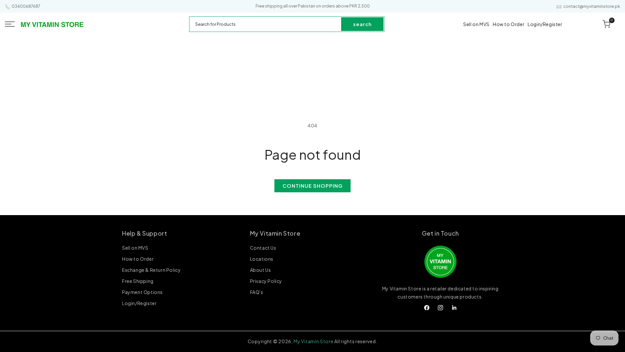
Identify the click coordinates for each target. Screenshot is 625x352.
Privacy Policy (266, 281)
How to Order (138, 259)
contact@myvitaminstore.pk (591, 6)
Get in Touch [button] (440, 233)
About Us (260, 270)
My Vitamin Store (313, 341)
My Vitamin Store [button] (275, 233)
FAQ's (256, 292)
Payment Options (142, 292)
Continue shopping (312, 186)
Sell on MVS (135, 248)
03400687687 (26, 6)
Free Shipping (138, 281)
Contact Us (263, 248)
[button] (10, 24)
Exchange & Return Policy (151, 270)
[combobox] (265, 24)
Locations (261, 259)
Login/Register (139, 303)
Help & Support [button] (144, 233)
